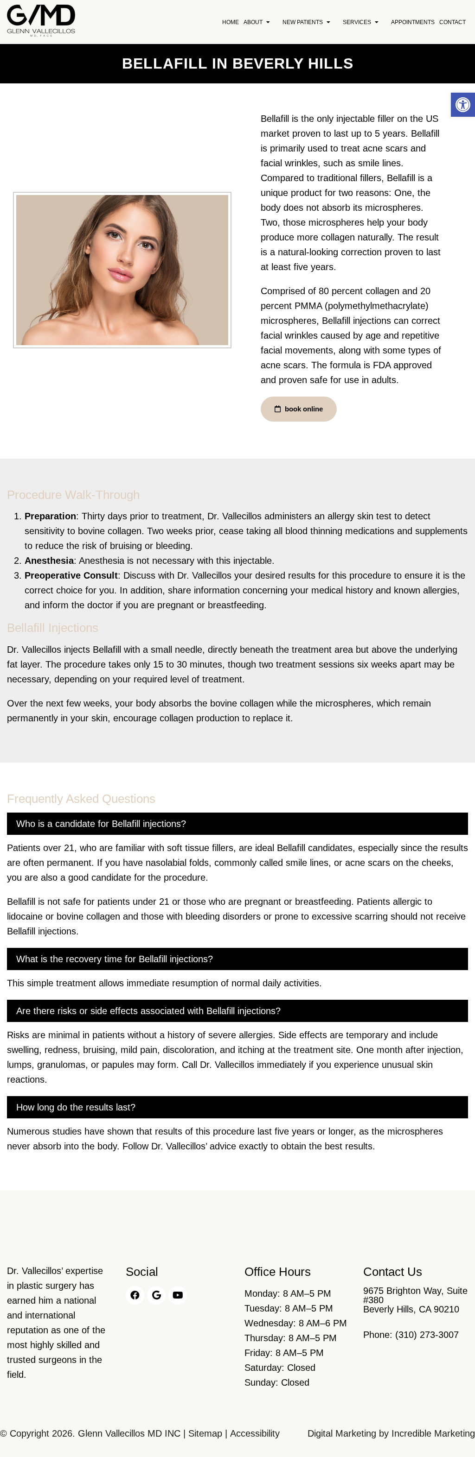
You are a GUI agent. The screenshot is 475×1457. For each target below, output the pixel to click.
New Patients (302, 22)
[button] (463, 105)
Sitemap (205, 1433)
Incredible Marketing (433, 1433)
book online (303, 409)
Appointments (413, 22)
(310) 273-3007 (427, 1334)
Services (357, 22)
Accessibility (255, 1433)
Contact (452, 22)
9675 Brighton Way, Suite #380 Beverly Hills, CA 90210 (415, 1300)
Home (230, 22)
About (253, 22)
